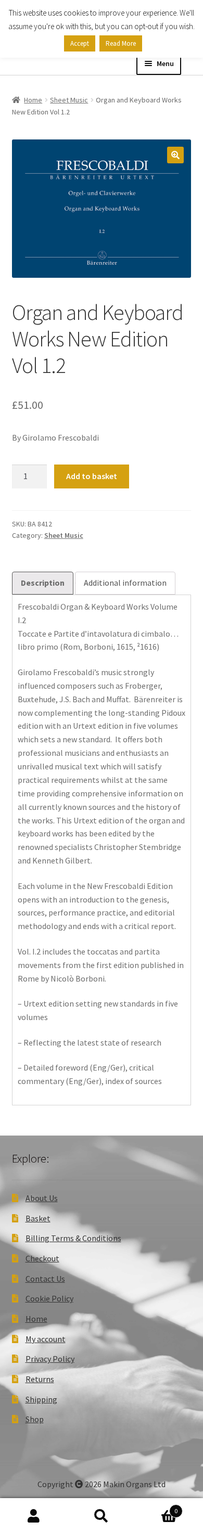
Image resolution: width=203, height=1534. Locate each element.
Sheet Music (69, 100)
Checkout (42, 1258)
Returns (40, 1379)
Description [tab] (43, 582)
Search (101, 1516)
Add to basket (91, 476)
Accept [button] (79, 43)
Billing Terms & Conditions (73, 1238)
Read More (121, 43)
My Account (34, 1516)
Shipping (41, 1399)
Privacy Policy (50, 1358)
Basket (38, 1218)
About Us (42, 1198)
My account (46, 1339)
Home (33, 100)
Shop (35, 1419)
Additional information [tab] (125, 582)
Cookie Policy (49, 1298)
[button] (175, 155)
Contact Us (45, 1278)
